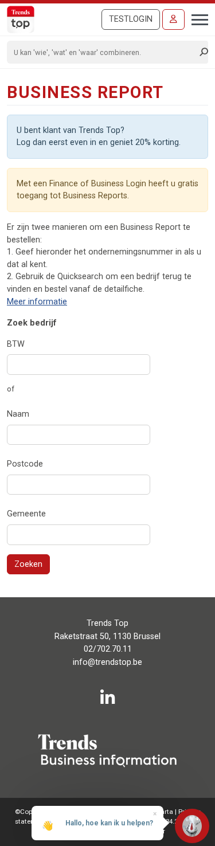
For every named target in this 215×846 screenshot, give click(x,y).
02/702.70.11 (108, 649)
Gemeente (26, 514)
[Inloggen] (173, 19)
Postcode (25, 464)
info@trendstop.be (107, 662)
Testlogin (131, 19)
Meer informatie (37, 302)
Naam (18, 414)
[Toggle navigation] (196, 18)
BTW (16, 344)
